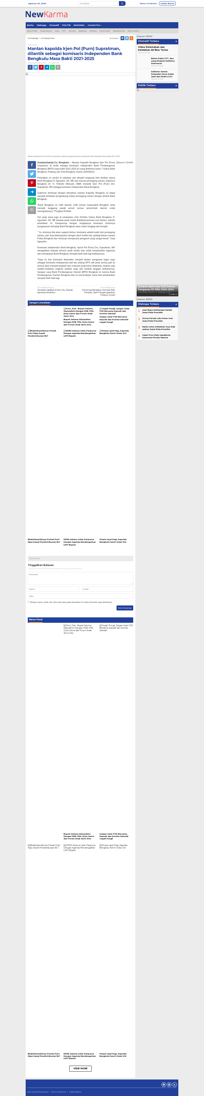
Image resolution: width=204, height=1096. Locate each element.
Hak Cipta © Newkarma (37, 1092)
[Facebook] (122, 38)
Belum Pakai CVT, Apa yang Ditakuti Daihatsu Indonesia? (163, 60)
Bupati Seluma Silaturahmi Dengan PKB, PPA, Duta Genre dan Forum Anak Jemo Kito (79, 322)
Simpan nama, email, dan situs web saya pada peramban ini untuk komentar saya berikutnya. (71, 602)
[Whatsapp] (52, 67)
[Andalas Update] (50, 14)
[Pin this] (41, 67)
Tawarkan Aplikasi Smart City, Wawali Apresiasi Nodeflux (55, 290)
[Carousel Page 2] (171, 294)
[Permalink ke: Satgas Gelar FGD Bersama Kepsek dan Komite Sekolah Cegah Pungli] (116, 311)
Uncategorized (53, 63)
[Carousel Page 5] (176, 294)
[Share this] (30, 67)
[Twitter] (127, 38)
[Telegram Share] (46, 67)
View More (80, 1068)
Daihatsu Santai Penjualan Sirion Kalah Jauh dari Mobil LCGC (162, 73)
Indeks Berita (75, 1092)
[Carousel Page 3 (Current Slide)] (173, 294)
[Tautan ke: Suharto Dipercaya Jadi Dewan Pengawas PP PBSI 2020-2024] (157, 192)
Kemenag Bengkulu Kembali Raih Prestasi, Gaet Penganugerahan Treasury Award (98, 291)
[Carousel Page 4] (175, 294)
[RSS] (131, 38)
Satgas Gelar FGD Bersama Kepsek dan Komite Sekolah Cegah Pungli (114, 319)
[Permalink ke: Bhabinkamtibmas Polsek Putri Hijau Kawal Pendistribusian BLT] (44, 433)
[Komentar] (58, 67)
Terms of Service (58, 1092)
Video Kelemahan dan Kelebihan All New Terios (153, 48)
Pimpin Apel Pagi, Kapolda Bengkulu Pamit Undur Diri (113, 1055)
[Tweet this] (35, 67)
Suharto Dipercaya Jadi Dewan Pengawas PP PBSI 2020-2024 (156, 288)
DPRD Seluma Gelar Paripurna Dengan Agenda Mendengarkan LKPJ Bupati (80, 542)
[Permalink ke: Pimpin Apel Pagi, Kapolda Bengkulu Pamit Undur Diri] (116, 433)
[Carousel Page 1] (169, 294)
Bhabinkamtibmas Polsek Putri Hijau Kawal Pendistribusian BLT (44, 1055)
